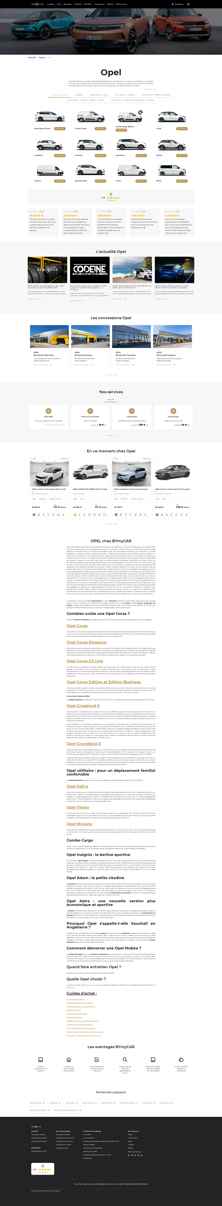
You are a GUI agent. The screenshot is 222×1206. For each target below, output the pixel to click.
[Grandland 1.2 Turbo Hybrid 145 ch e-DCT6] (131, 471)
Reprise (130, 1148)
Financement (132, 1138)
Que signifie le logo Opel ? (76, 999)
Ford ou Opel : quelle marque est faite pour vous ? (84, 1035)
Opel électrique (36, 1103)
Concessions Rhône (63, 1134)
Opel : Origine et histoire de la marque (80, 1003)
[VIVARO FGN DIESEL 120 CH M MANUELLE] (90, 471)
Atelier (111, 399)
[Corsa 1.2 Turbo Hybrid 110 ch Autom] (172, 471)
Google (41, 211)
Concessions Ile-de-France (65, 1138)
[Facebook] (135, 1155)
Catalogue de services (38, 1151)
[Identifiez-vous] (188, 4)
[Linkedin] (129, 1155)
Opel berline (70, 1103)
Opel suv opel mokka (38, 1110)
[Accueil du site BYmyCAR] (37, 4)
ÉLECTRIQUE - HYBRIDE (125, 95)
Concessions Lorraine (63, 1144)
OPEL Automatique (127, 1103)
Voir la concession (41, 365)
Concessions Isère (62, 1148)
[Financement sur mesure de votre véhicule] (97, 1065)
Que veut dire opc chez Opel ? (77, 1014)
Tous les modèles (59, 95)
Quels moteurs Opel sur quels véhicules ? (81, 1006)
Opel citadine (88, 1103)
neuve (88, 985)
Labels (130, 1141)
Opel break (53, 1103)
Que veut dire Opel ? (74, 1010)
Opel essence (164, 1103)
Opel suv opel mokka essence (66, 1110)
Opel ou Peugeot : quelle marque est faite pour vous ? (85, 1032)
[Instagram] (138, 1155)
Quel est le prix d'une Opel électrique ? (80, 1024)
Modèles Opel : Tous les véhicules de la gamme (83, 1021)
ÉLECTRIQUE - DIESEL (99, 95)
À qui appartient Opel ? (75, 1017)
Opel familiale (107, 1103)
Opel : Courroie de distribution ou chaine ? (81, 1028)
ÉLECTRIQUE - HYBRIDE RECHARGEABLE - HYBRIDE (132, 100)
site (84, 973)
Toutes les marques (38, 1134)
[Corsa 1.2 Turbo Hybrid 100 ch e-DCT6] (49, 471)
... (83, 233)
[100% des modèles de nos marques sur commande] (153, 1065)
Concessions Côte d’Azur (64, 1141)
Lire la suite (32, 299)
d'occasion (97, 985)
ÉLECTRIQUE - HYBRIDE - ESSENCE (156, 95)
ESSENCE (79, 95)
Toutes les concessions (39, 1138)
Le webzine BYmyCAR (39, 1141)
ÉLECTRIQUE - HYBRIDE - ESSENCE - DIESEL (86, 100)
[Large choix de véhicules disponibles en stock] (125, 1065)
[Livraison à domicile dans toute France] (68, 1065)
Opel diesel (147, 1103)
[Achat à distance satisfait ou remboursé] (181, 1065)
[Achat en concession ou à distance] (40, 1065)
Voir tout (109, 375)
